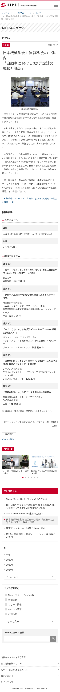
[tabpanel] (15, 464)
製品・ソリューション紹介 (21, 595)
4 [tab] (31, 477)
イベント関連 (15, 609)
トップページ (7, 13)
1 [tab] (23, 477)
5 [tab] (34, 477)
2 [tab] (25, 477)
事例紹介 (12, 600)
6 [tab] (37, 477)
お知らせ (12, 614)
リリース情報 (15, 604)
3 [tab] (28, 477)
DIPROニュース (24, 13)
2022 (38, 13)
